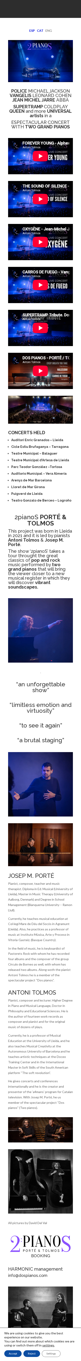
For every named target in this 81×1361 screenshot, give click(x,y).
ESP (32, 30)
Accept (13, 1353)
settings (48, 1345)
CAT (40, 30)
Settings (51, 1353)
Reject (32, 1353)
